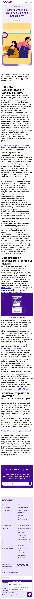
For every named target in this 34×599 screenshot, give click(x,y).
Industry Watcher (23, 510)
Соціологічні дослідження (22, 519)
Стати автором (7, 548)
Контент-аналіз (23, 507)
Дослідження (22, 555)
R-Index (20, 515)
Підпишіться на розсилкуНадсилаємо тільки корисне (11, 573)
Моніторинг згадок (24, 525)
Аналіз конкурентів (24, 528)
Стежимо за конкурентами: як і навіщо (16, 145)
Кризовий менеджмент (22, 531)
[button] (27, 2)
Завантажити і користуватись (23, 549)
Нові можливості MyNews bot (12, 348)
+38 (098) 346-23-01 (8, 564)
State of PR (21, 558)
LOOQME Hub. (23, 389)
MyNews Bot (6, 510)
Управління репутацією (22, 536)
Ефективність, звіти (24, 539)
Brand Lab (21, 513)
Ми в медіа (5, 528)
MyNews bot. (6, 288)
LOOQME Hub (6, 507)
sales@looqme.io (7, 566)
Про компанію (6, 525)
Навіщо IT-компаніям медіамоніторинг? (16, 431)
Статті (4, 545)
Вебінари (21, 545)
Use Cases (21, 552)
